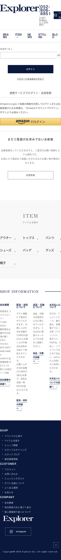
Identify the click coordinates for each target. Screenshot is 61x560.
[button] (30, 121)
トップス (28, 238)
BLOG (55, 36)
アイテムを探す (12, 441)
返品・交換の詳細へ (38, 357)
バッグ (27, 250)
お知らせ (9, 492)
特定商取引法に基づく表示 (18, 507)
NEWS (29, 36)
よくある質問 (11, 488)
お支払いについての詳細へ (54, 382)
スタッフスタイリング (16, 450)
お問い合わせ (11, 474)
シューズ (5, 250)
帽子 (3, 263)
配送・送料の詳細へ (21, 404)
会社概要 (9, 503)
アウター (6, 238)
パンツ (50, 238)
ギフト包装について (14, 483)
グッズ (50, 250)
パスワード (6, 49)
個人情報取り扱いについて (18, 512)
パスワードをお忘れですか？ (30, 79)
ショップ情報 (11, 445)
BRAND (6, 36)
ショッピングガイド (15, 479)
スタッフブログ (12, 454)
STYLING (42, 36)
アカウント (10, 469)
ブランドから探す (13, 436)
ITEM (18, 34)
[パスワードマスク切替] (58, 55)
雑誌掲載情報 (11, 459)
